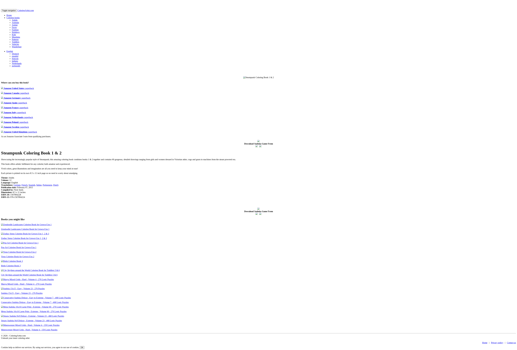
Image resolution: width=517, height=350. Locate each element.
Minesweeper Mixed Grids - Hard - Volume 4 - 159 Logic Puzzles (29, 330)
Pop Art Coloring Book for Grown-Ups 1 (18, 247)
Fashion (15, 30)
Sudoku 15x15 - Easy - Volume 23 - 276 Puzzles (22, 293)
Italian (39, 185)
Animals (15, 22)
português (16, 66)
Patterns (15, 39)
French (24, 185)
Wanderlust (16, 47)
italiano (15, 61)
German (17, 185)
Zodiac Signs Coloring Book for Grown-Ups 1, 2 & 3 (24, 238)
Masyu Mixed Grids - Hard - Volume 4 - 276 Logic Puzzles (26, 284)
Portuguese (47, 185)
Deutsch (15, 54)
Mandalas (16, 37)
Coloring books (13, 18)
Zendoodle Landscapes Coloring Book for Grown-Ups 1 (25, 229)
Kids (14, 34)
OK (82, 348)
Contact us (511, 343)
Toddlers (15, 42)
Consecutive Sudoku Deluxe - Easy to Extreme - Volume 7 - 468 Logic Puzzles (35, 302)
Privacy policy (497, 343)
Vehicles (15, 44)
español (15, 56)
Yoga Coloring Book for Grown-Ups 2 (17, 256)
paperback (18, 88)
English (9, 51)
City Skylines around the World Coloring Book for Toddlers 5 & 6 (29, 275)
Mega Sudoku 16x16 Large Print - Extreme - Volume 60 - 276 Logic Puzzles (34, 311)
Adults (15, 20)
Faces (14, 27)
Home (9, 15)
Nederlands (17, 63)
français (15, 58)
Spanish (32, 185)
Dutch (55, 185)
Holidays (16, 32)
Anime (15, 25)
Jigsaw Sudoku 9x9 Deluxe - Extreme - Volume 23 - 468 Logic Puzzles (31, 320)
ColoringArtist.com (25, 10)
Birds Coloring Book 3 (11, 266)
